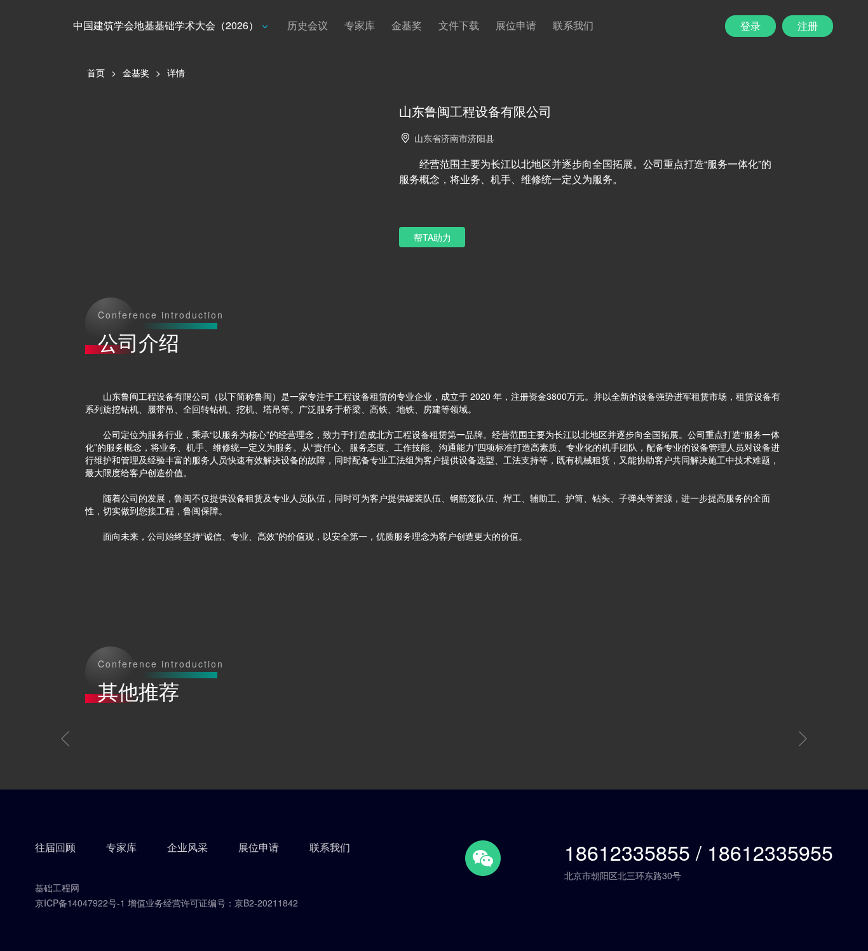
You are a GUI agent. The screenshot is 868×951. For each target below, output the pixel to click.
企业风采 (187, 847)
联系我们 (573, 25)
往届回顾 (55, 847)
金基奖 (406, 25)
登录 (750, 25)
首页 (96, 72)
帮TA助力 (432, 237)
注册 (807, 25)
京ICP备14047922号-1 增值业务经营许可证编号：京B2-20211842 (166, 902)
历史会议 (307, 25)
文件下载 (458, 25)
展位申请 (516, 25)
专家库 (359, 25)
